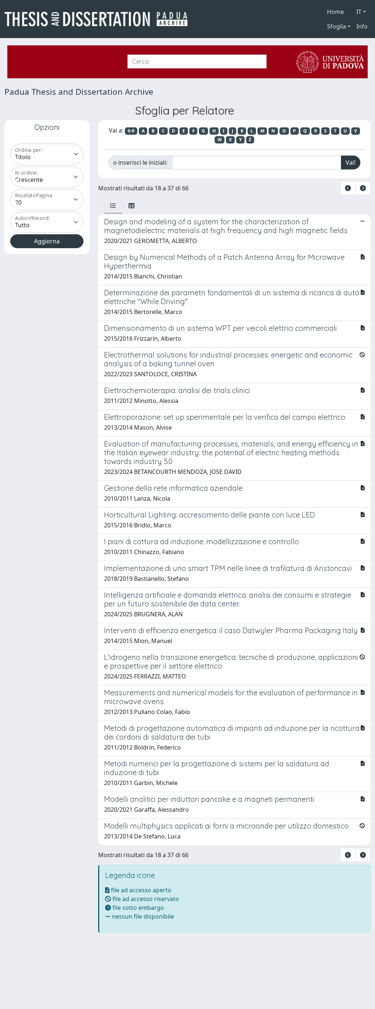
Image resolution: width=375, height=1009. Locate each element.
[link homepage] (98, 19)
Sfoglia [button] (336, 26)
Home (335, 12)
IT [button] (358, 12)
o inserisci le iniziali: (140, 162)
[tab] (113, 205)
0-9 (131, 131)
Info (362, 26)
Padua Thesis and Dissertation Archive (78, 91)
